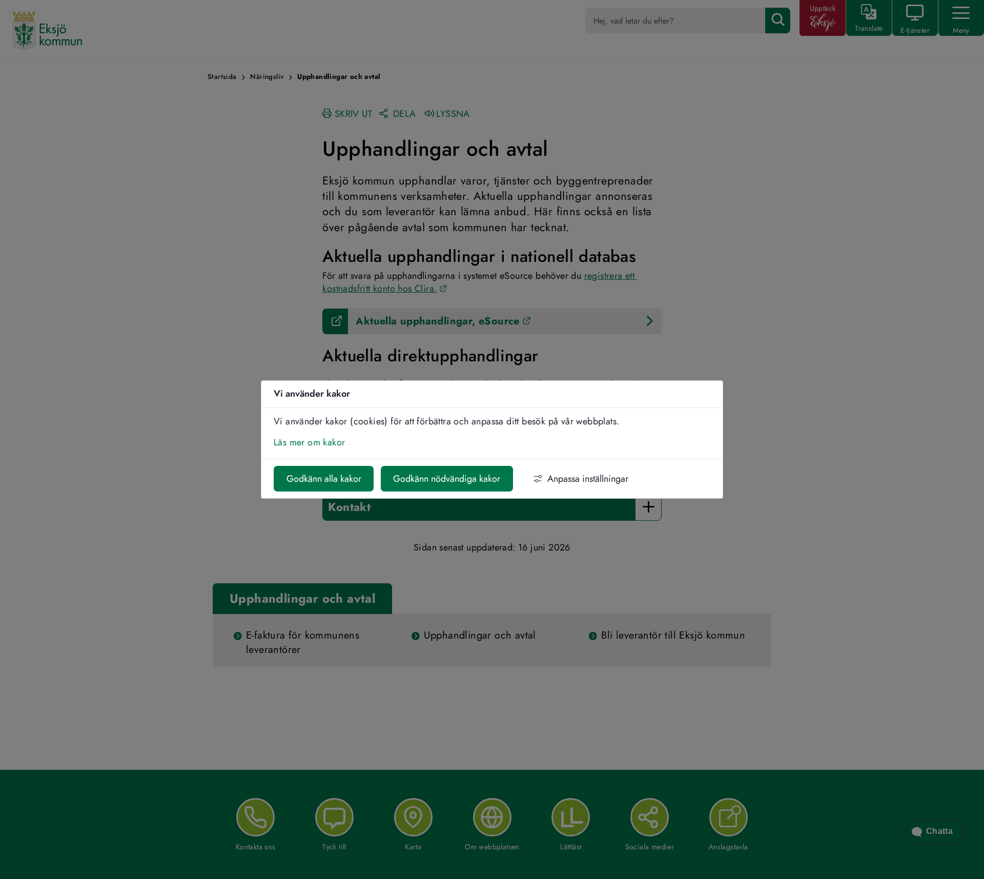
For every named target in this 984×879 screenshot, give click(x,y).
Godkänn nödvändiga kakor (446, 478)
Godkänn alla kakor (323, 478)
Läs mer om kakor (309, 442)
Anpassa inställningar (587, 478)
